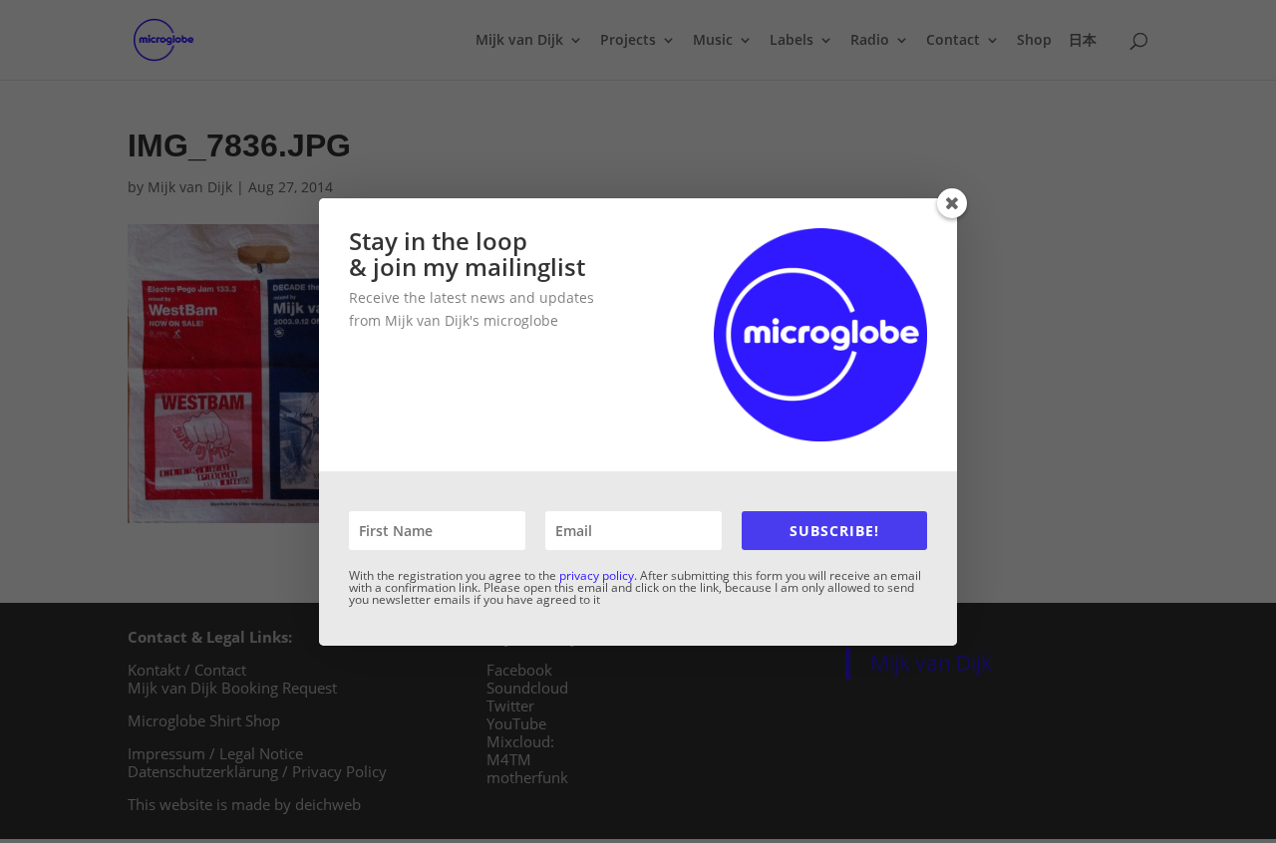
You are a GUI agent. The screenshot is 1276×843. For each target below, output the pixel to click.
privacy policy (596, 575)
